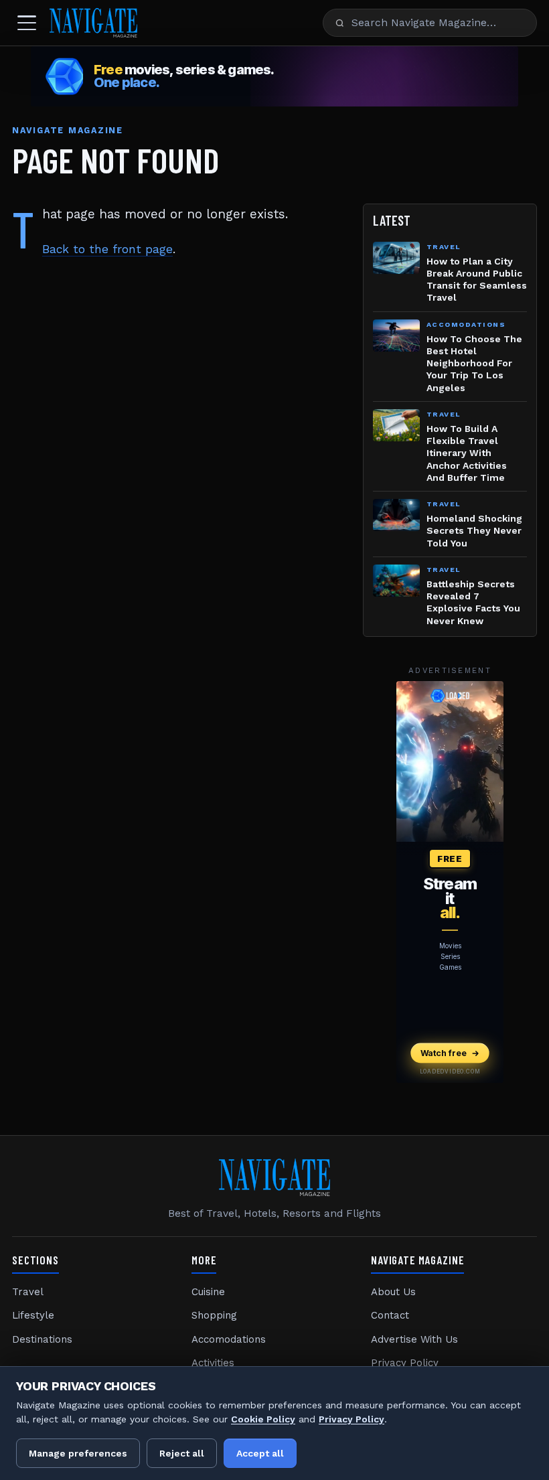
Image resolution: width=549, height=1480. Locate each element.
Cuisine (208, 1292)
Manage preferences (78, 1453)
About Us (393, 1292)
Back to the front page (107, 249)
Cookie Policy (263, 1419)
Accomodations (228, 1339)
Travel (28, 1292)
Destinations (42, 1339)
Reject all (181, 1453)
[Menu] (27, 22)
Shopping (214, 1315)
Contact (390, 1315)
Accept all (260, 1453)
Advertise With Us (414, 1339)
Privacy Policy (405, 1363)
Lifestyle (33, 1315)
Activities (212, 1363)
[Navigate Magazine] (93, 23)
